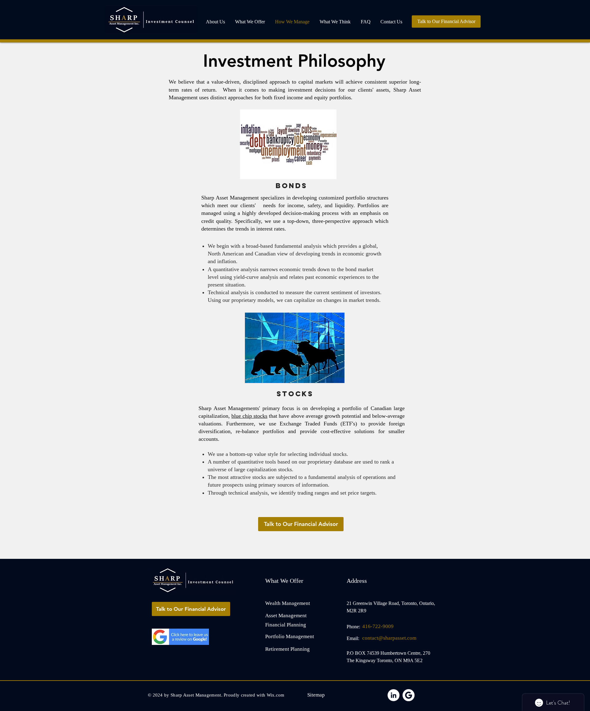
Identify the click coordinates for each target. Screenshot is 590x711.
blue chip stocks (249, 416)
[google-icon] (409, 695)
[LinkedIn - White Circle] (393, 695)
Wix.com (276, 695)
